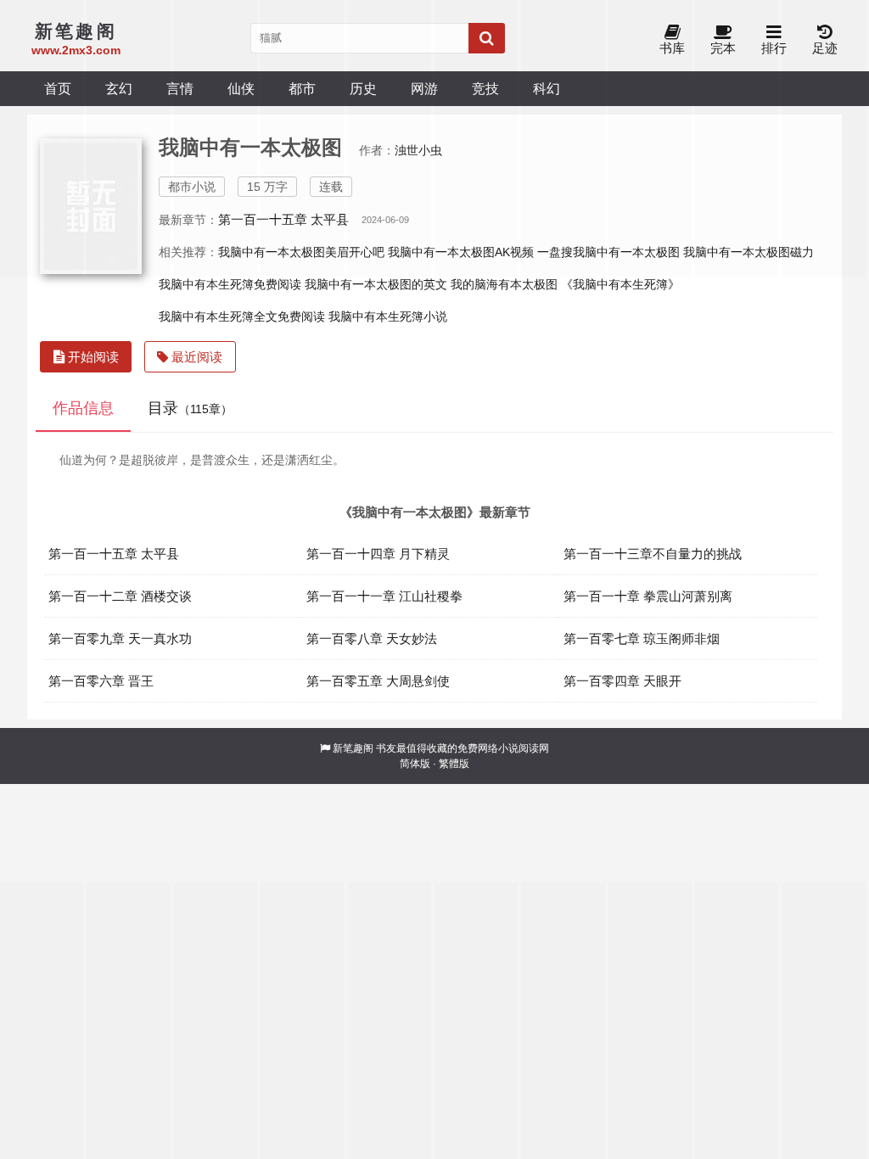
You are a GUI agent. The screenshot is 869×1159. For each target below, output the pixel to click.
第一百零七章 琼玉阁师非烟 (641, 638)
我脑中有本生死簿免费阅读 (230, 284)
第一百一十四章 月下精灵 (378, 553)
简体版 (415, 764)
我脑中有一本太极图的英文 (376, 284)
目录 (190, 408)
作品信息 (83, 408)
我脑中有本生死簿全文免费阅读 (242, 316)
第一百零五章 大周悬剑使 (378, 681)
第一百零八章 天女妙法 (371, 638)
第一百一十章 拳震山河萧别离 (647, 596)
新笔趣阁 (353, 748)
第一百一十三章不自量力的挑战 (652, 553)
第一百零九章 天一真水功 (120, 638)
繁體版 (454, 764)
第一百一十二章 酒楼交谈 (120, 596)
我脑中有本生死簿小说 (387, 316)
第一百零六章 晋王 (101, 681)
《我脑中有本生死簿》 (620, 284)
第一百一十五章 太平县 (113, 553)
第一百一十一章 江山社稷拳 (384, 596)
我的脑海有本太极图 (504, 284)
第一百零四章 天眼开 (622, 681)
